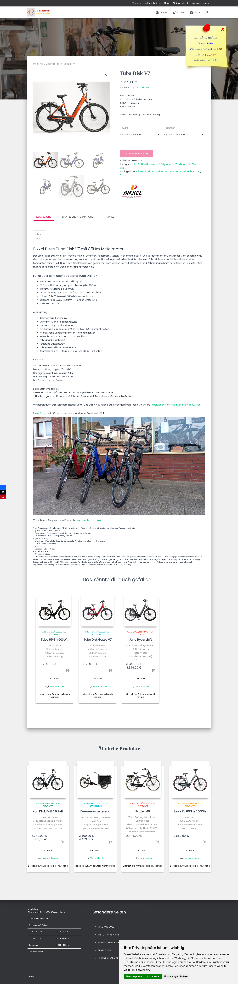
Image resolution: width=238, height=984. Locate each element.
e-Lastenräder (98, 805)
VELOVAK (103, 926)
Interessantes (194, 3)
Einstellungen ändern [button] (176, 976)
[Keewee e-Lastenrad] (95, 779)
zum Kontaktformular (89, 520)
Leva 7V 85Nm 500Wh (190, 811)
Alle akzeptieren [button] (134, 976)
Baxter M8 (143, 811)
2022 (111, 926)
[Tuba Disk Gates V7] (97, 610)
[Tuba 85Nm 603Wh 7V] (54, 610)
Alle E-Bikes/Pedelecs (50, 63)
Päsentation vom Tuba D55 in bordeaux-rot (175, 404)
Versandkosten (142, 87)
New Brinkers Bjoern (110, 942)
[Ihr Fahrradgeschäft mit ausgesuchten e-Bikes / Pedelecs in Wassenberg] (38, 12)
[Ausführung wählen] (67, 670)
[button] (105, 74)
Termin (40, 952)
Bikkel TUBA (104, 950)
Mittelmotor (172, 171)
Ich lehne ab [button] (153, 976)
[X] (3, 492)
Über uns (207, 3)
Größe (170, 128)
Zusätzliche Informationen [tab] (78, 216)
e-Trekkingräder (182, 164)
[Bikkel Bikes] (132, 191)
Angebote (180, 3)
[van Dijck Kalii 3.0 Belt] (48, 779)
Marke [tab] (110, 216)
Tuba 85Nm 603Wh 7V (54, 642)
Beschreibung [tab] (43, 216)
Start (35, 63)
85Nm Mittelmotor (146, 171)
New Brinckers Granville (112, 958)
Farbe (125, 128)
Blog (179, 12)
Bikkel (161, 171)
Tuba (123, 175)
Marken (167, 3)
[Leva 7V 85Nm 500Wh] (190, 779)
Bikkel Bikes (39, 413)
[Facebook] (3, 487)
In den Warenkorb (134, 153)
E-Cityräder (165, 164)
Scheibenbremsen (190, 171)
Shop (162, 12)
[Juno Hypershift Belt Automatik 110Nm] (140, 610)
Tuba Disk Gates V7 (98, 640)
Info (196, 12)
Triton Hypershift (108, 934)
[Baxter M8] (142, 779)
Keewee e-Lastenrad (95, 811)
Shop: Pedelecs (154, 3)
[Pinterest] (3, 497)
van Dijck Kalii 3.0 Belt (48, 811)
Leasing (138, 3)
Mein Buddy (211, 60)
